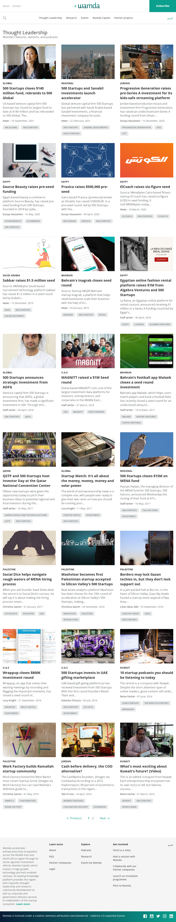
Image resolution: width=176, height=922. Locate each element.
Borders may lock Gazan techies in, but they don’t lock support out (145, 579)
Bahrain (67, 275)
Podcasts (86, 850)
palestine (28, 613)
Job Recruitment (14, 316)
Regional (67, 83)
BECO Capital (28, 707)
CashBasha (100, 806)
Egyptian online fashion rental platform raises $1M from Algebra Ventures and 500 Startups (145, 287)
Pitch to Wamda (122, 885)
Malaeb (126, 416)
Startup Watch (71, 515)
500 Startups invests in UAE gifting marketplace (84, 675)
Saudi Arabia (11, 275)
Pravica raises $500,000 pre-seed (84, 189)
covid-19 (163, 216)
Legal (52, 869)
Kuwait (125, 667)
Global (7, 83)
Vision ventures (131, 422)
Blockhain (69, 221)
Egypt (6, 181)
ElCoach (127, 216)
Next (103, 818)
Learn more (23, 904)
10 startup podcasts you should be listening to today (146, 675)
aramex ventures (73, 800)
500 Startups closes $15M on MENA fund (144, 478)
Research (71, 17)
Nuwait (126, 800)
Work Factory (13, 806)
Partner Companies (60, 862)
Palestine (9, 569)
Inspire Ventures (146, 416)
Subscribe (162, 6)
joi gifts (88, 707)
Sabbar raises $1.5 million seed (29, 280)
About (6, 6)
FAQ (51, 856)
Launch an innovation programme (125, 877)
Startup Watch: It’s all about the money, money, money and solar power (87, 481)
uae (65, 411)
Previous (76, 818)
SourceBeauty (13, 221)
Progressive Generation (136, 127)
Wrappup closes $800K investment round (21, 675)
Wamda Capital (101, 17)
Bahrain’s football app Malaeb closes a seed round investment (145, 382)
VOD (158, 127)
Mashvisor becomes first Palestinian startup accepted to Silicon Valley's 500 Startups (87, 579)
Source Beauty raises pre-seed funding (28, 189)
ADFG (28, 416)
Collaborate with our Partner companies (124, 868)
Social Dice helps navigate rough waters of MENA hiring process (27, 579)
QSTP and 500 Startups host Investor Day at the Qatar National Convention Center (27, 481)
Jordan (125, 83)
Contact (16, 6)
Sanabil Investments (96, 127)
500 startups (30, 127)
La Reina (139, 324)
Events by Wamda (91, 862)
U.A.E (64, 372)
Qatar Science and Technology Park (26, 515)
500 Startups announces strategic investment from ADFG (25, 382)
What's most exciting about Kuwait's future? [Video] (143, 768)
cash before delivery (75, 806)
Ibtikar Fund (70, 619)
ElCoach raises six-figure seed (145, 186)
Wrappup (10, 707)
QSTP (7, 521)
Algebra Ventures (160, 324)
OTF (124, 133)
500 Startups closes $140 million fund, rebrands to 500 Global (27, 93)
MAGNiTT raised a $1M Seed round (85, 380)
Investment (93, 515)
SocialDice (11, 613)
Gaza (147, 613)
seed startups (71, 133)
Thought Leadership (50, 17)
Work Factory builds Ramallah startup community (28, 768)
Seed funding (96, 411)
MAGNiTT (78, 411)
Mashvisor (69, 613)
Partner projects (123, 17)
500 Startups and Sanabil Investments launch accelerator (82, 93)
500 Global (11, 127)
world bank (129, 806)
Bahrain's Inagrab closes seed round (86, 282)
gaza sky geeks (130, 613)
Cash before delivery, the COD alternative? (87, 768)
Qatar (7, 471)
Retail (102, 314)
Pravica (85, 221)
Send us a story (122, 850)
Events (85, 17)
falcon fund (150, 510)
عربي (170, 18)
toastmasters (28, 800)
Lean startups (130, 703)
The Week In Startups (156, 703)
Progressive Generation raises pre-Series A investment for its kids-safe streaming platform (146, 93)
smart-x (9, 800)
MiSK (7, 309)
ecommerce (33, 221)
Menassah (128, 709)
